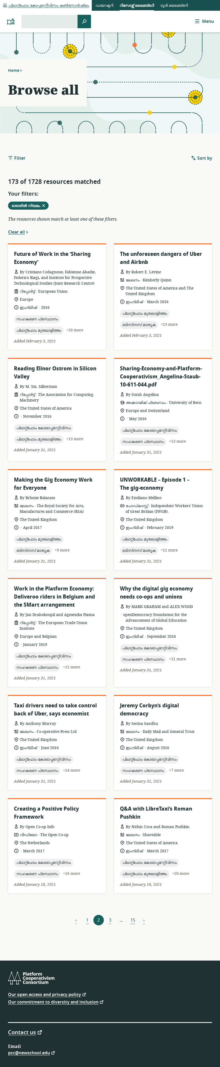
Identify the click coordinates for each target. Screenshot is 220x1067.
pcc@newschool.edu (29, 1052)
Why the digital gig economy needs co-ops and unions (156, 593)
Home (13, 70)
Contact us (22, 1032)
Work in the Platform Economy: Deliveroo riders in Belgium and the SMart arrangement (54, 597)
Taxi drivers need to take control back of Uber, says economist (55, 710)
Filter (19, 158)
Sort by (204, 158)
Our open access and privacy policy (44, 994)
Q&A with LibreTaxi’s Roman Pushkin (156, 813)
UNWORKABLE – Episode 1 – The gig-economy (154, 484)
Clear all (16, 232)
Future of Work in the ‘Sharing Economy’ (52, 258)
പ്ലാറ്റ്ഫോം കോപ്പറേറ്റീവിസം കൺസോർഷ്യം (48, 5)
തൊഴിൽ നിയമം (30, 206)
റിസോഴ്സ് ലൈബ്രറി (137, 5)
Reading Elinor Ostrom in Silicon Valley (55, 373)
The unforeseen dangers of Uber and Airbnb (161, 258)
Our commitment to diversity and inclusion (53, 1001)
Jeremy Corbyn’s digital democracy (149, 710)
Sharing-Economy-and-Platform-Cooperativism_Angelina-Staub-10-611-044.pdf (161, 377)
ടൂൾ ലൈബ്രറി (174, 5)
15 (132, 920)
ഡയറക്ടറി (104, 5)
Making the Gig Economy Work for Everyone (53, 484)
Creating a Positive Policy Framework (46, 813)
